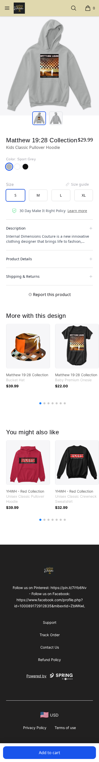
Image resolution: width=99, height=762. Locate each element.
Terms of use (65, 727)
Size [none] (10, 184)
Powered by (36, 676)
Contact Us (49, 647)
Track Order (50, 635)
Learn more (77, 210)
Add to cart (49, 752)
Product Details (19, 258)
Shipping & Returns (23, 276)
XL (84, 195)
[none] (77, 184)
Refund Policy (49, 659)
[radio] (15, 195)
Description (16, 228)
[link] (28, 346)
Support (49, 622)
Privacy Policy (34, 727)
